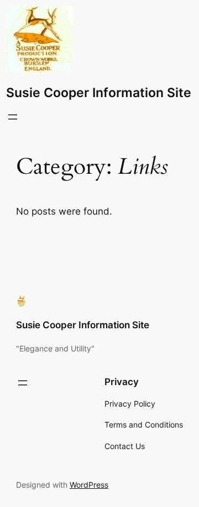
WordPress (89, 484)
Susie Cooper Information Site (98, 92)
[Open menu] (12, 117)
